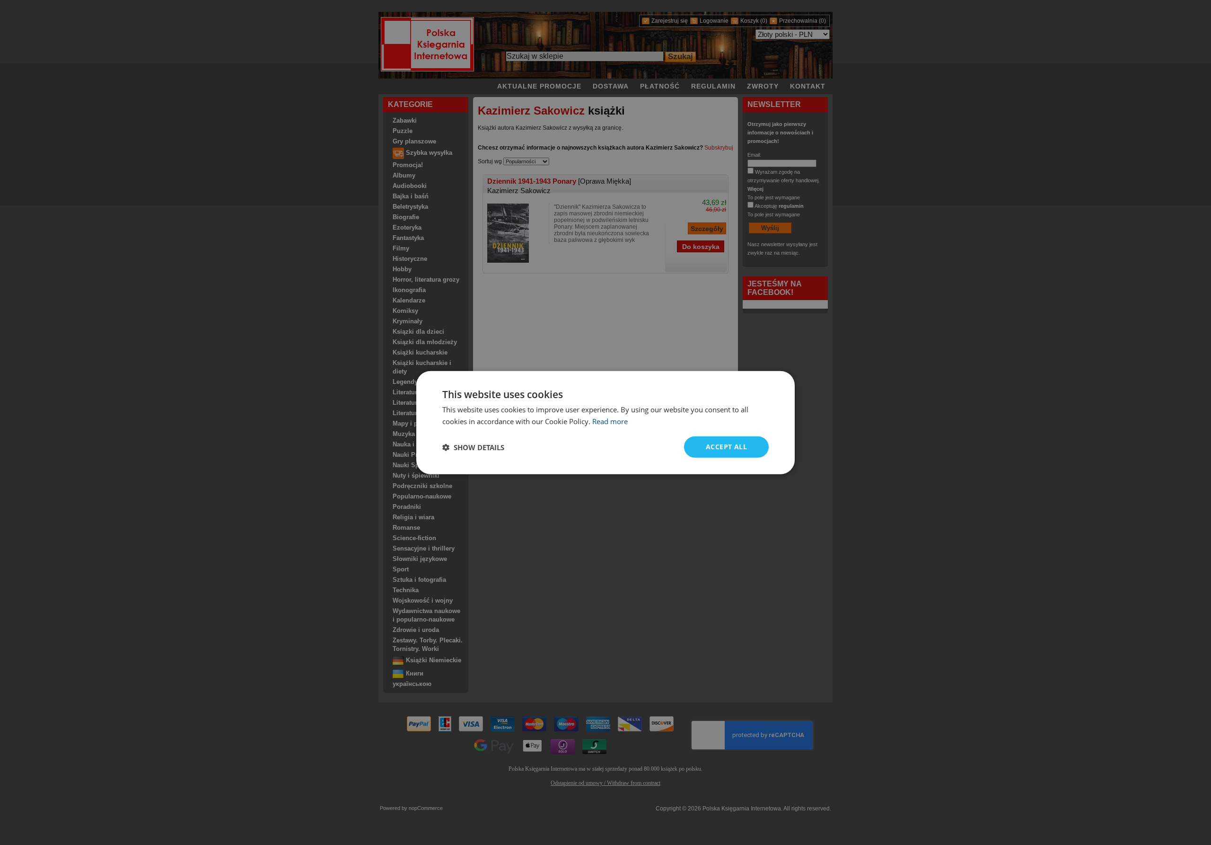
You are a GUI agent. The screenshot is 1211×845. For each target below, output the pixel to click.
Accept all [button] (726, 446)
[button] (473, 447)
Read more (610, 421)
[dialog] (605, 422)
